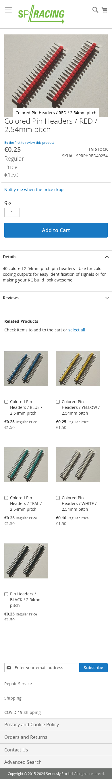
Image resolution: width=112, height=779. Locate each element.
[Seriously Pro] (41, 14)
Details (9, 256)
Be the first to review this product (29, 142)
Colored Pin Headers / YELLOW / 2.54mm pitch (81, 407)
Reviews (11, 297)
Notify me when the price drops (34, 189)
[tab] (56, 256)
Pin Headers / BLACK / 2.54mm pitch (26, 599)
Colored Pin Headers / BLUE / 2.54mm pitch (26, 407)
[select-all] (76, 330)
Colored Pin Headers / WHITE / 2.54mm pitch (79, 503)
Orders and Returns (25, 737)
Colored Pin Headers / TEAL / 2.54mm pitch (26, 503)
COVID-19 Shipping (22, 712)
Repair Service (18, 683)
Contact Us (16, 750)
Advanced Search (23, 762)
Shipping (13, 698)
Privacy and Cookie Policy (31, 724)
